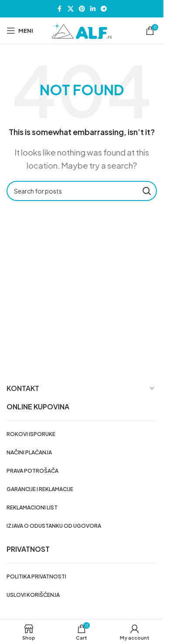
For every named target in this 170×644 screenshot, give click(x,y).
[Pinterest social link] (82, 8)
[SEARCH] (147, 191)
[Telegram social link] (103, 8)
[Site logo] (81, 30)
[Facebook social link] (59, 8)
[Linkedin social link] (93, 8)
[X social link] (70, 8)
